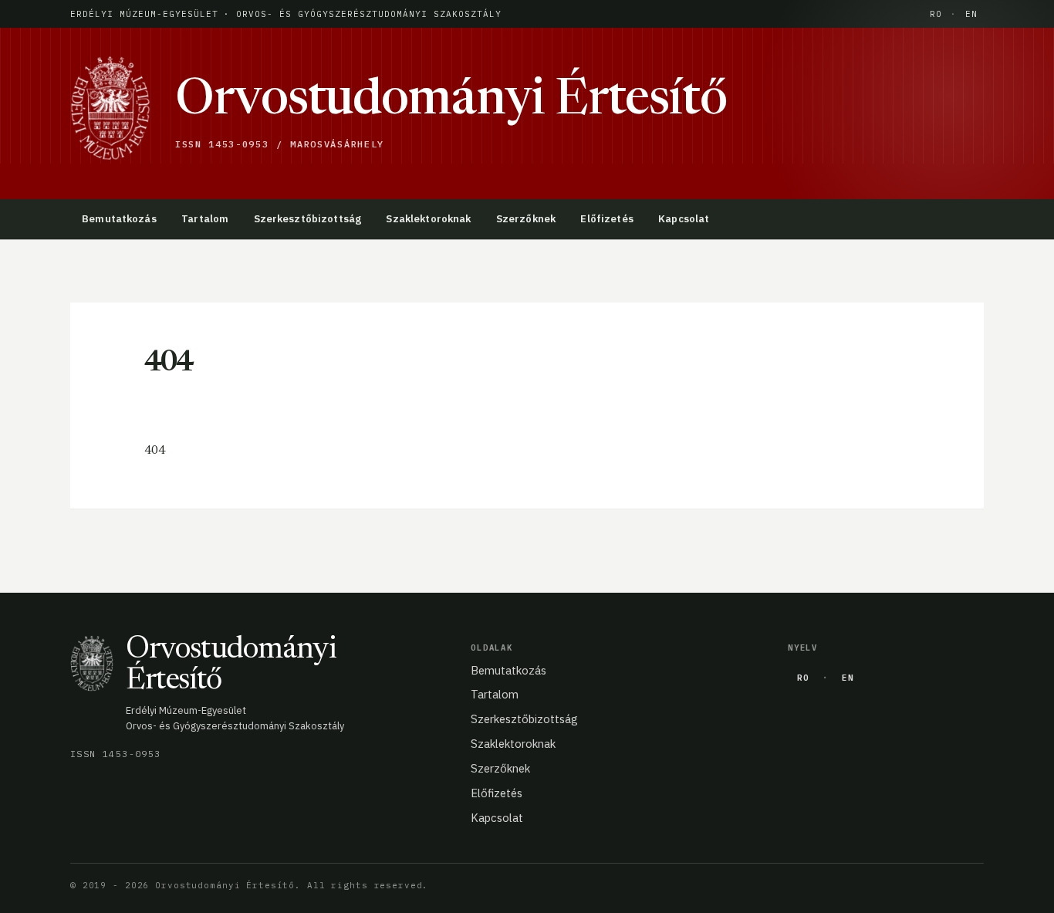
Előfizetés (606, 218)
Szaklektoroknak (428, 218)
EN (971, 13)
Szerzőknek (526, 218)
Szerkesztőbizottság (308, 218)
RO (936, 13)
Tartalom (204, 218)
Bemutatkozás (119, 218)
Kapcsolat (683, 218)
